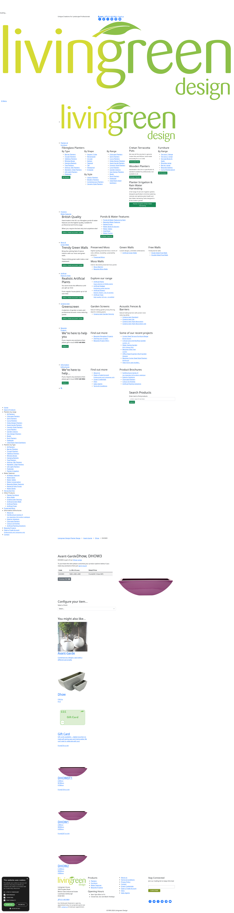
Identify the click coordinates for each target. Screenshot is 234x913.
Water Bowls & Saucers (111, 227)
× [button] (27, 878)
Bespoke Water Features (111, 222)
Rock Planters (114, 176)
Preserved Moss (99, 257)
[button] (15, 908)
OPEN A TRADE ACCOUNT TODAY (73, 232)
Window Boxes (70, 161)
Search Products (9, 410)
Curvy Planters (115, 159)
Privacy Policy (125, 882)
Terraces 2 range (167, 157)
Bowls (112, 174)
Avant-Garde (87, 538)
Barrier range (165, 165)
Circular (90, 159)
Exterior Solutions (128, 377)
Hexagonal (91, 168)
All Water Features (106, 236)
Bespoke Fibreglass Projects (103, 336)
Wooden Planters (135, 177)
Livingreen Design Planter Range (69, 538)
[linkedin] (116, 19)
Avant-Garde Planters (117, 163)
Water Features (96, 885)
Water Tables (107, 229)
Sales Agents (98, 384)
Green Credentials (100, 379)
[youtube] (120, 19)
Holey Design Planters (117, 161)
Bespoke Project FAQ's (101, 341)
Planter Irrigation (13, 471)
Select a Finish (62, 605)
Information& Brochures (65, 366)
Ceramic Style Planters (95, 184)
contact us (64, 907)
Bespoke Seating (166, 168)
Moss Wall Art (98, 267)
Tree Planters (69, 165)
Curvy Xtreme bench (168, 170)
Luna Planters (114, 168)
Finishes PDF (63, 579)
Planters (94, 881)
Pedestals (68, 174)
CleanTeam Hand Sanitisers (16, 443)
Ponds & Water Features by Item (114, 220)
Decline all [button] (21, 904)
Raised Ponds (108, 224)
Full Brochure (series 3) (133, 374)
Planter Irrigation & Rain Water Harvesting (142, 205)
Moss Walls (11, 497)
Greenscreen (65, 304)
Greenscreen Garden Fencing (104, 314)
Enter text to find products (138, 396)
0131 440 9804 (111, 17)
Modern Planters (93, 180)
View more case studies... (131, 363)
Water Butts (11, 478)
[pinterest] (112, 19)
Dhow (97, 538)
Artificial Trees (12, 506)
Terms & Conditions (100, 386)
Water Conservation (14, 482)
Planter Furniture (13, 495)
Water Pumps (108, 233)
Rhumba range (166, 163)
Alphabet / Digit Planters (73, 170)
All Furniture (163, 173)
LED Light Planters (71, 172)
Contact (6, 535)
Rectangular (91, 157)
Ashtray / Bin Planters (72, 168)
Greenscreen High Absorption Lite (134, 324)
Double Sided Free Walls (159, 255)
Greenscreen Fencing (14, 500)
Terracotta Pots (134, 162)
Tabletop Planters (71, 159)
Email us (121, 17)
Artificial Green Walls (129, 253)
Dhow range (77, 560)
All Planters (66, 177)
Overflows (106, 231)
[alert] (15, 894)
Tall (88, 165)
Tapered (90, 163)
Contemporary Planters (95, 182)
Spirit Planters (114, 157)
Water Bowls (11, 489)
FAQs (95, 382)
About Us (97, 373)
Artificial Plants (12, 504)
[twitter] (104, 19)
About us (124, 878)
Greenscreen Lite (128, 319)
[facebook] (100, 19)
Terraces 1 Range (167, 154)
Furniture (94, 883)
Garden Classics (115, 170)
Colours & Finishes (128, 382)
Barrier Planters (70, 154)
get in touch (83, 566)
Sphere (89, 161)
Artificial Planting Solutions (131, 384)
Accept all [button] (9, 904)
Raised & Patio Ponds (14, 486)
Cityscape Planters (116, 154)
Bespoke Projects (10, 528)
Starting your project (101, 339)
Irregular (90, 170)
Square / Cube (92, 154)
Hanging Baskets (70, 163)
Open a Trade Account (104, 376)
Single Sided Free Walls (159, 253)
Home (6, 408)
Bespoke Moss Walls (101, 269)
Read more (17, 888)
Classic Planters (92, 178)
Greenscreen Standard (130, 317)
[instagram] (108, 19)
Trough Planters (70, 157)
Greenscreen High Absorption (132, 322)
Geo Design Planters (117, 172)
